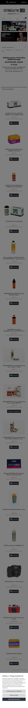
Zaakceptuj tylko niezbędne (14, 691)
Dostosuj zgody (14, 695)
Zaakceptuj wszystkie (14, 699)
